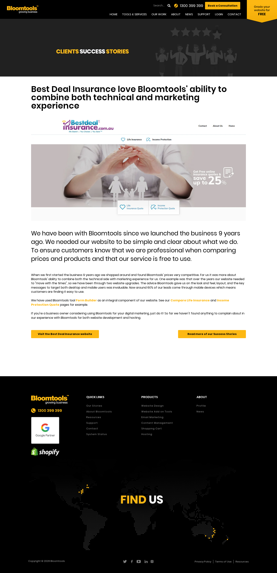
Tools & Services (134, 14)
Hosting (146, 434)
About (176, 14)
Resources (93, 417)
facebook (131, 561)
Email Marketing (152, 417)
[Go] (169, 5)
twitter (124, 561)
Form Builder (86, 300)
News (189, 14)
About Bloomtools (99, 411)
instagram (152, 561)
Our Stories (94, 406)
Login (219, 14)
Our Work (159, 14)
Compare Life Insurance (190, 300)
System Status (96, 434)
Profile (201, 406)
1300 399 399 (191, 5)
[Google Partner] (56, 430)
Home (113, 14)
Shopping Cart (151, 428)
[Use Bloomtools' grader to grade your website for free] (262, 12)
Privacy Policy (203, 561)
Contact (234, 14)
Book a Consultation (222, 6)
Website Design (152, 406)
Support (204, 14)
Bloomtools (58, 561)
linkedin (145, 561)
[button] (65, 334)
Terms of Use (223, 561)
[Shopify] (56, 452)
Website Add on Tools (156, 411)
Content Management (157, 423)
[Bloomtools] (22, 9)
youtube (138, 561)
